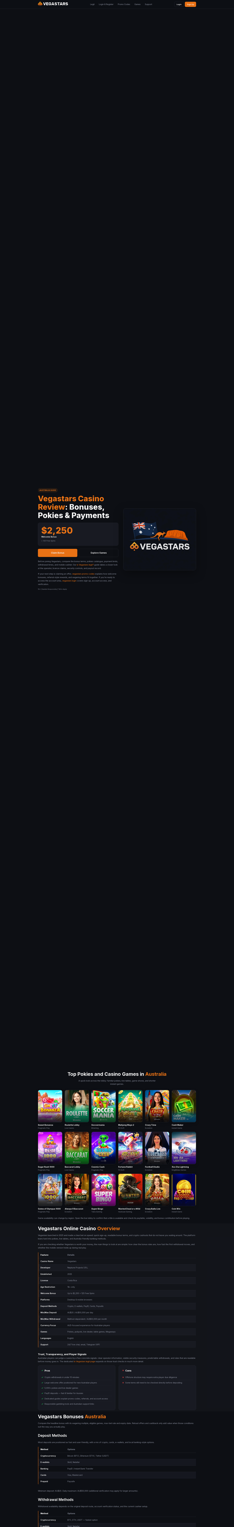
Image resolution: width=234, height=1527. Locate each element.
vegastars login (69, 580)
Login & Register (106, 4)
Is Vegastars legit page (84, 1361)
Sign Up (190, 4)
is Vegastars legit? (85, 564)
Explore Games (99, 552)
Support (148, 4)
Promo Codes (124, 4)
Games (137, 4)
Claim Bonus (57, 552)
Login (179, 4)
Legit (92, 4)
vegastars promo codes (83, 574)
